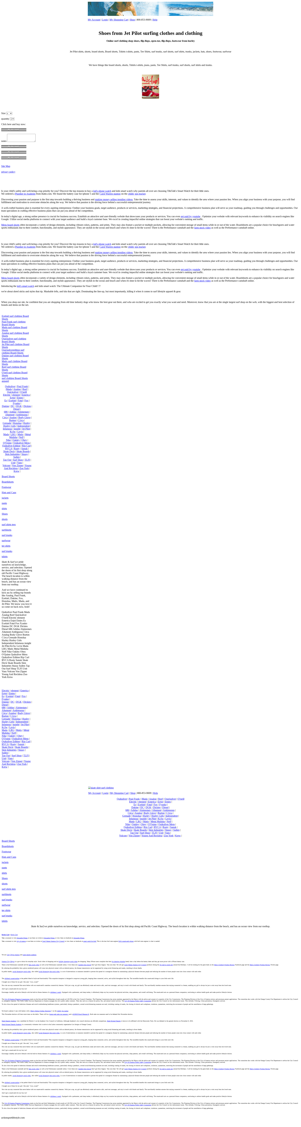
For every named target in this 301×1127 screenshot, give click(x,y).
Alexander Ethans (22, 938)
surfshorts (6, 529)
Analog (17, 389)
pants (4, 503)
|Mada (9, 389)
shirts (4, 508)
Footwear (6, 487)
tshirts (5, 556)
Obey (24, 440)
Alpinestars (23, 411)
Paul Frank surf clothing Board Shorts (14, 323)
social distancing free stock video (49, 971)
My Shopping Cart (119, 19)
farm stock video (202, 227)
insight (17, 428)
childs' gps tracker (136, 193)
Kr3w (13, 431)
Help (155, 19)
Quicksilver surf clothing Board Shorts (14, 340)
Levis (20, 431)
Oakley (16, 440)
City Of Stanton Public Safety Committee (137, 1001)
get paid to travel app (166, 965)
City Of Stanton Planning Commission (17, 999)
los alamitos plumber (118, 961)
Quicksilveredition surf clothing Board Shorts (13, 351)
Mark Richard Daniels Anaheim (11, 1024)
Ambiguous (22, 414)
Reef (24, 389)
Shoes (5, 513)
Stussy (24, 454)
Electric (7, 395)
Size (3, 113)
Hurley (26, 423)
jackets (5, 497)
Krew (16, 471)
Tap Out (7, 459)
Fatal (20, 400)
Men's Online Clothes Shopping (41, 1011)
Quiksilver (10, 386)
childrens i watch (55, 992)
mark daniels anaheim (29, 955)
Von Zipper (17, 465)
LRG (13, 434)
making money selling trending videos (114, 199)
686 (6, 411)
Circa (5, 417)
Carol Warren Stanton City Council (53, 941)
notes (4, 141)
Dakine (5, 406)
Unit (13, 462)
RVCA (8, 448)
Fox (26, 400)
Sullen (16, 457)
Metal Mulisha (158, 821)
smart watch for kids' (89, 941)
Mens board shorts (10, 225)
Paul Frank (22, 386)
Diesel (16, 409)
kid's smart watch (25, 286)
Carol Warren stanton (110, 193)
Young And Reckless (17, 467)
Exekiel (12, 400)
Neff (21, 437)
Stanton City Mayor (8, 961)
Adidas (12, 411)
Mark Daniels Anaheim (9, 1021)
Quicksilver (12, 392)
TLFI (27, 459)
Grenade (7, 423)
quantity (5, 118)
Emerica (26, 395)
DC (12, 406)
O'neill (23, 392)
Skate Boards (23, 451)
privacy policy (8, 171)
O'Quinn (7, 443)
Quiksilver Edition (11, 445)
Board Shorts (8, 476)
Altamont (9, 414)
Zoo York (24, 468)
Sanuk (24, 448)
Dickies (27, 406)
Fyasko (16, 403)
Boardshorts (8, 481)
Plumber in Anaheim (25, 193)
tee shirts (6, 546)
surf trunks (7, 535)
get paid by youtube (190, 216)
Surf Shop (18, 459)
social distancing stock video (22, 971)
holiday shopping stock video (68, 961)
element (16, 395)
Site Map (5, 166)
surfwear (6, 540)
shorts (5, 519)
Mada (6, 434)
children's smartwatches (12, 978)
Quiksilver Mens (21, 443)
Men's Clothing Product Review (224, 965)
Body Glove (24, 417)
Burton (12, 420)
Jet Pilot (26, 428)
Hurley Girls (9, 426)
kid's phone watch (102, 191)
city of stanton (21, 941)
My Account (94, 19)
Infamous (7, 428)
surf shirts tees (9, 524)
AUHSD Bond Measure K (81, 1014)
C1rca (21, 420)
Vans (19, 462)
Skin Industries (12, 454)
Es (5, 400)
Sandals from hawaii (84, 965)
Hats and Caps (9, 492)
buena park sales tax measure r (59, 1014)
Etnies (20, 397)
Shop (132, 19)
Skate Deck (9, 451)
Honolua (17, 423)
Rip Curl (26, 445)
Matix (20, 434)
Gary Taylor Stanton (13, 955)
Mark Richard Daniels (114, 1021)
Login (105, 19)
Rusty (17, 448)
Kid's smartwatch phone (126, 941)
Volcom (6, 465)
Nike (8, 440)
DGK (19, 406)
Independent (23, 426)
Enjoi (12, 397)
